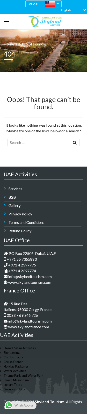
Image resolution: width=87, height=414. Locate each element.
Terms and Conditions (26, 222)
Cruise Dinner (13, 362)
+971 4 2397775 (21, 265)
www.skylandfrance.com (28, 326)
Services (15, 188)
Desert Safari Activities (20, 348)
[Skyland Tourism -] (45, 20)
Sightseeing (12, 353)
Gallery (14, 205)
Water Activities (15, 371)
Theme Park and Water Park (24, 375)
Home (9, 44)
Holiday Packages (16, 366)
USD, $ (33, 3)
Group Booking (14, 389)
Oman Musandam (16, 380)
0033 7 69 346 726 (22, 315)
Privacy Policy (20, 214)
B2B (12, 197)
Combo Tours (13, 357)
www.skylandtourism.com (29, 282)
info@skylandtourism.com (29, 276)
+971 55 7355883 (21, 259)
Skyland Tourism (50, 401)
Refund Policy (19, 230)
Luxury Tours (13, 385)
